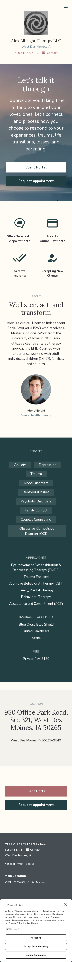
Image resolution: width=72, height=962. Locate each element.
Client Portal (36, 167)
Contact (52, 53)
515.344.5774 (24, 53)
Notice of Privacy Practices (19, 863)
